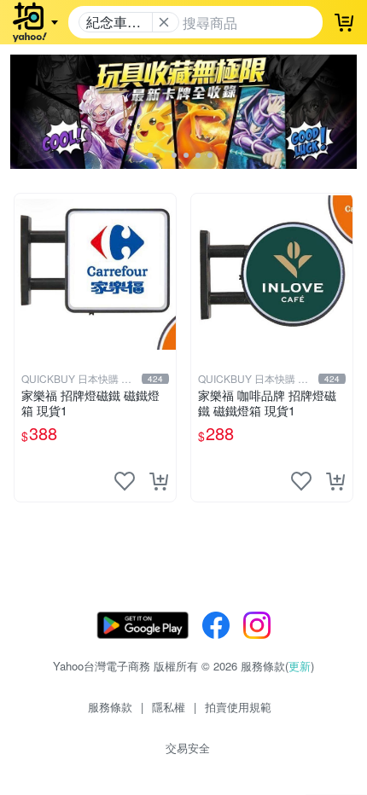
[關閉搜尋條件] (164, 22)
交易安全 (188, 748)
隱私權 (168, 707)
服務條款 (110, 707)
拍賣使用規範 (238, 707)
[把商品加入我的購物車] (159, 481)
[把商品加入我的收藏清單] (124, 481)
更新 (299, 666)
